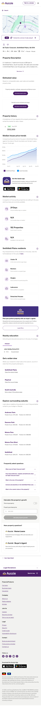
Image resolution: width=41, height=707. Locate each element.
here (21, 254)
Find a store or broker (8, 644)
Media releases (6, 601)
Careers (4, 612)
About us (5, 598)
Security (4, 628)
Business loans (6, 588)
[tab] (7, 344)
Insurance (5, 591)
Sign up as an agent (8, 617)
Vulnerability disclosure (9, 633)
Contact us (5, 646)
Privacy (4, 625)
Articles (4, 604)
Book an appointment (8, 641)
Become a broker (7, 614)
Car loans (5, 585)
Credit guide (6, 630)
